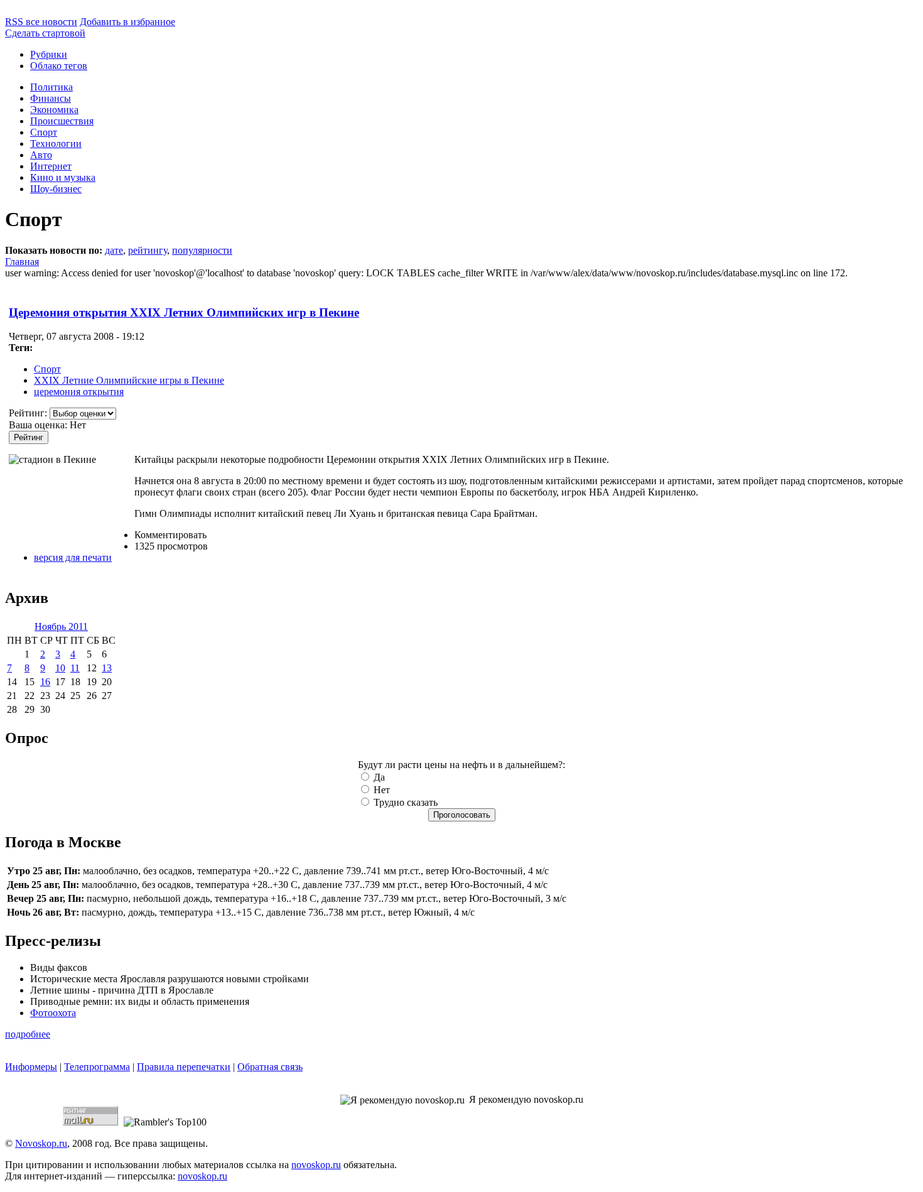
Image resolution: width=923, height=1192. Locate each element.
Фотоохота (53, 1012)
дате (114, 250)
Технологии (56, 143)
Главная (22, 261)
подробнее (27, 1034)
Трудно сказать (404, 802)
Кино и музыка (62, 177)
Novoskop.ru (41, 1143)
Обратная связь (270, 1066)
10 (60, 668)
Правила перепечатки (183, 1066)
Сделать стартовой (45, 33)
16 (45, 681)
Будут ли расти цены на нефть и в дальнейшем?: (461, 764)
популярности (202, 250)
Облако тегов (58, 65)
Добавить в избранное (127, 21)
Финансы (50, 98)
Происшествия (62, 121)
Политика (51, 87)
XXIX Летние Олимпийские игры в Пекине (129, 380)
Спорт (43, 132)
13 (107, 668)
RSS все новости (41, 21)
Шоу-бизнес (56, 188)
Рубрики (48, 54)
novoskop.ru (316, 1164)
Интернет (51, 166)
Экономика (54, 109)
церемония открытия (79, 391)
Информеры (31, 1066)
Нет (380, 789)
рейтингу (147, 250)
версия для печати (73, 557)
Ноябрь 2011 (61, 626)
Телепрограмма (97, 1066)
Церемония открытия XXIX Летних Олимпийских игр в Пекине (184, 312)
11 (75, 668)
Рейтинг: (29, 413)
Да (378, 777)
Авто (41, 154)
